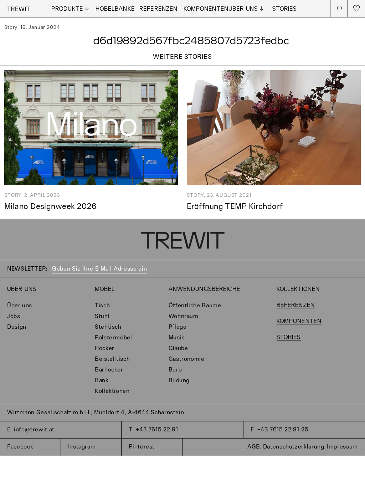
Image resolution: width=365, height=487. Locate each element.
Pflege (178, 327)
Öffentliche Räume (195, 306)
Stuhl (102, 316)
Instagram (82, 447)
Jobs (13, 316)
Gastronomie (187, 359)
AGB (253, 447)
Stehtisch (108, 327)
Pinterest (142, 447)
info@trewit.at (34, 430)
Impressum (342, 447)
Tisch (102, 306)
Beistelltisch (112, 359)
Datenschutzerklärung (293, 447)
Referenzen (158, 9)
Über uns (21, 289)
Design (16, 327)
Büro (175, 370)
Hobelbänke (115, 9)
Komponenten (206, 9)
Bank (102, 381)
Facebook (20, 447)
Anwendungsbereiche (204, 289)
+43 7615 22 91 (157, 430)
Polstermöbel (113, 338)
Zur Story (182, 66)
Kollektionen (112, 391)
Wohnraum (184, 316)
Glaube (178, 348)
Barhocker (109, 370)
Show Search (339, 8)
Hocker (104, 348)
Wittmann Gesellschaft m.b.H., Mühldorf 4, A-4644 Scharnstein (95, 413)
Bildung (179, 381)
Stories (284, 9)
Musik (177, 338)
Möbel (105, 289)
